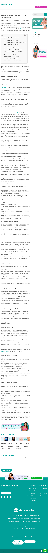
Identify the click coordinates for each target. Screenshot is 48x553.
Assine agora (6, 493)
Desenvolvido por (35, 551)
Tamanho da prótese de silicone (11, 54)
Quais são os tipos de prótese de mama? (10, 37)
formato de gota (17, 112)
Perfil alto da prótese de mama (13, 47)
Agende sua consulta (30, 541)
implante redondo (5, 87)
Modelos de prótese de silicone (10, 38)
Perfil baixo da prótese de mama (13, 53)
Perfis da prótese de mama (10, 45)
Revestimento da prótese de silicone (11, 56)
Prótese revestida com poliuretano (14, 61)
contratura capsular (5, 351)
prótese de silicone (23, 28)
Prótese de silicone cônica (12, 44)
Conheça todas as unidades (18, 542)
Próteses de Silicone (11, 14)
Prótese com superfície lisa (12, 58)
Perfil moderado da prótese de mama (14, 51)
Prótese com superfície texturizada (14, 60)
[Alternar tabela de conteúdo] (25, 35)
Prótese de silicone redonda (12, 40)
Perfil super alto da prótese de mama (14, 49)
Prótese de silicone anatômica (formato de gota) (16, 42)
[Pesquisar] (45, 14)
